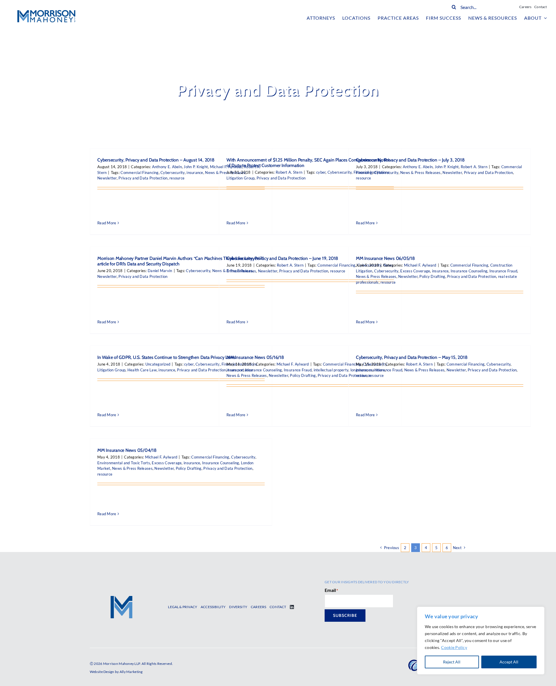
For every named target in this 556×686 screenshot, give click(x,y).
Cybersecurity (172, 172)
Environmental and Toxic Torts (123, 463)
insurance (194, 172)
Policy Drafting (432, 276)
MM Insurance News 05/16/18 (255, 357)
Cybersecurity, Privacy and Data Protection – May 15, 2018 (411, 357)
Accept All (509, 661)
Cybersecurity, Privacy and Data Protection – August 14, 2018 (156, 160)
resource (176, 178)
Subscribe (345, 615)
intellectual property (331, 370)
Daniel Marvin (160, 270)
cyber (320, 172)
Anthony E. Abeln (167, 166)
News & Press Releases (420, 172)
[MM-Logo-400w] (46, 13)
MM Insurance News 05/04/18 (127, 450)
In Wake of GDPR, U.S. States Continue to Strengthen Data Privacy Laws (166, 357)
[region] (480, 640)
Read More (106, 223)
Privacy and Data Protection (142, 178)
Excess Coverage (415, 271)
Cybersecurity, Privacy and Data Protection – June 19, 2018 (282, 258)
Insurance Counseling (469, 271)
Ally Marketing (131, 672)
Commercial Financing (139, 172)
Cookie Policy (454, 647)
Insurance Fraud (503, 271)
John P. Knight (196, 166)
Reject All (451, 661)
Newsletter (107, 178)
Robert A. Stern (289, 172)
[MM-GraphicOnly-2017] (121, 598)
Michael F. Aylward (420, 265)
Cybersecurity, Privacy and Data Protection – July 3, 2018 (410, 160)
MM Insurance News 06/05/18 (385, 258)
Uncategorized (158, 364)
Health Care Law (142, 370)
